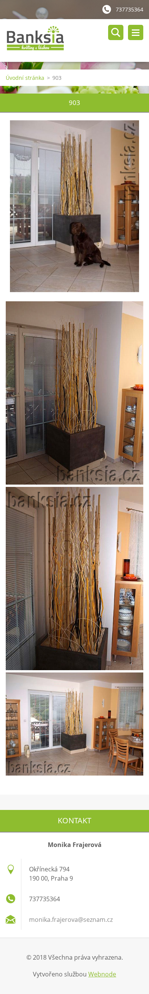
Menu (135, 32)
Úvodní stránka (25, 77)
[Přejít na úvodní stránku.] (77, 40)
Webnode (102, 974)
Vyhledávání (115, 32)
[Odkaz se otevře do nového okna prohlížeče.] (74, 206)
